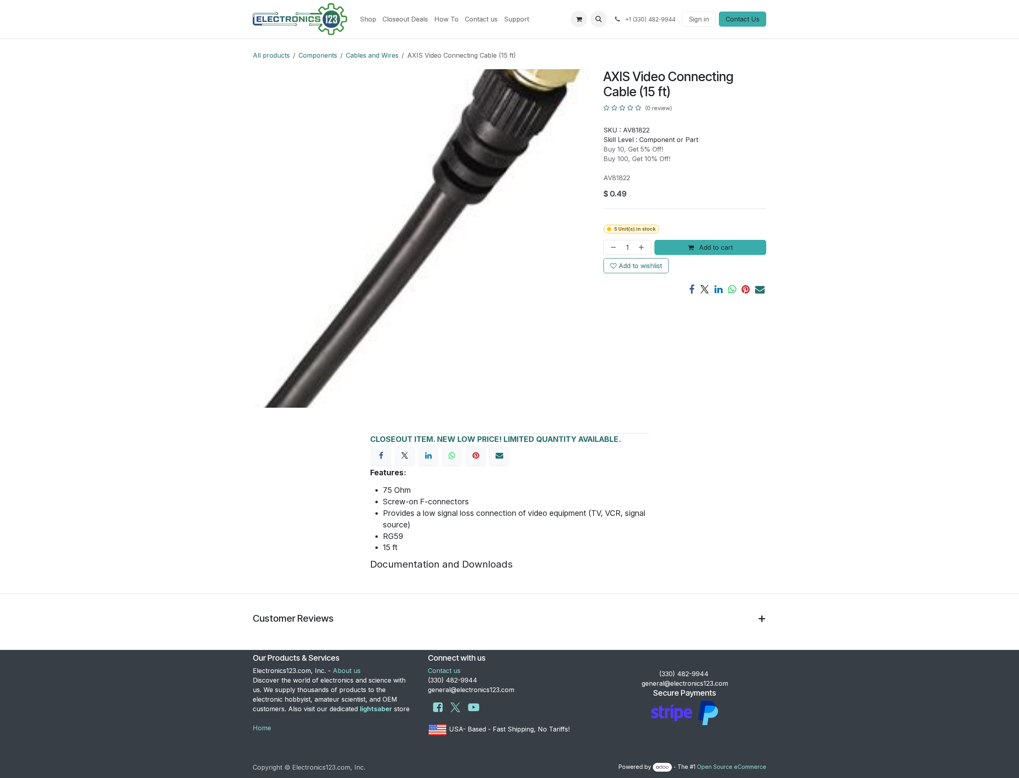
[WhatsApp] (732, 289)
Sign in (699, 19)
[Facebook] (692, 289)
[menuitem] (368, 19)
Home (262, 728)
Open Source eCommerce (731, 766)
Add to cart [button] (715, 247)
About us (347, 671)
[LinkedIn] (718, 289)
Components (318, 55)
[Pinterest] (746, 289)
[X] (704, 289)
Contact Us (742, 19)
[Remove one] (612, 247)
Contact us (444, 671)
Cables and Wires (372, 55)
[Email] (760, 289)
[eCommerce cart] (578, 19)
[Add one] (643, 247)
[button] (598, 19)
